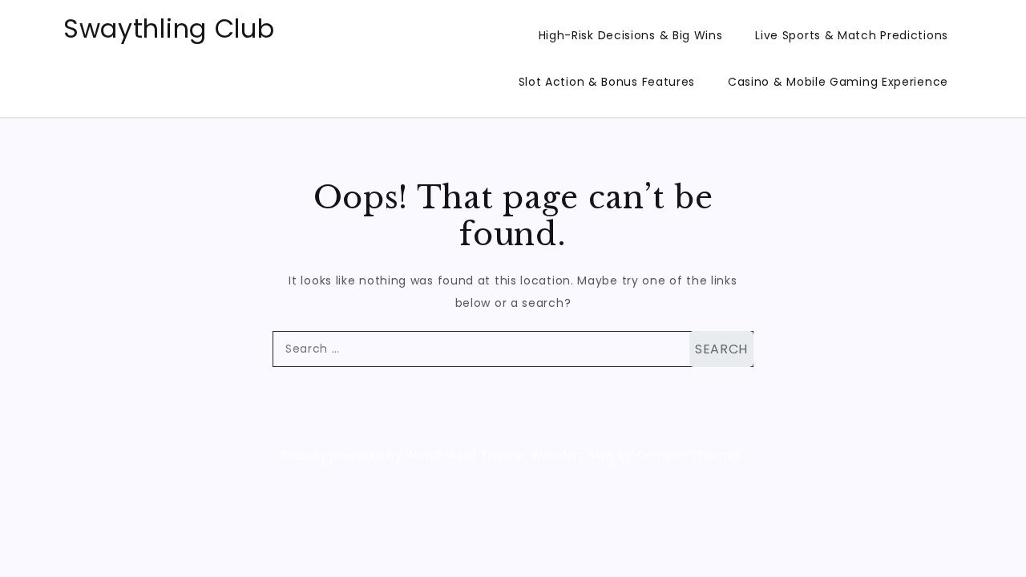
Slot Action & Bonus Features (607, 82)
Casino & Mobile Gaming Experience (838, 82)
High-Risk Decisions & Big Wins (631, 35)
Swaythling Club (169, 28)
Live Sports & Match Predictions (851, 35)
